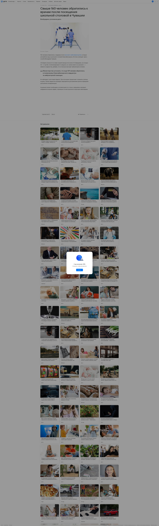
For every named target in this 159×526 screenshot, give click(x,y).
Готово (79, 270)
